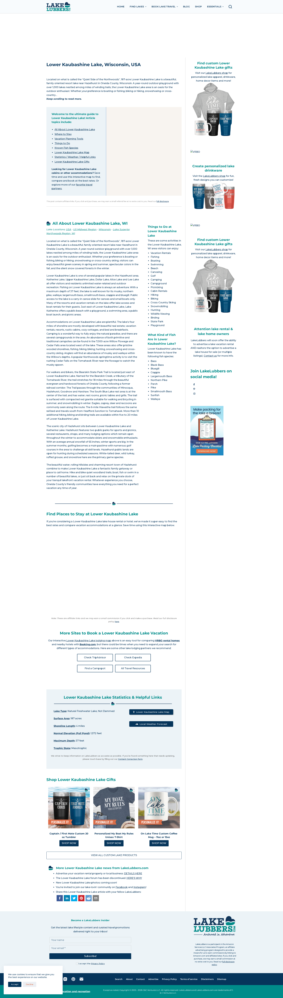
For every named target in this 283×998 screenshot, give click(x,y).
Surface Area (61, 718)
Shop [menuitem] (198, 6)
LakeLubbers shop (216, 73)
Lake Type (60, 711)
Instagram (139, 887)
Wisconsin (105, 229)
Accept (14, 984)
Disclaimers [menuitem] (207, 979)
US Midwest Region (85, 229)
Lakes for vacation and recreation (69, 991)
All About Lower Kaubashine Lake (75, 129)
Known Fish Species (66, 148)
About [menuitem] (129, 979)
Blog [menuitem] (186, 6)
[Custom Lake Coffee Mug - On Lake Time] (159, 807)
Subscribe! (90, 956)
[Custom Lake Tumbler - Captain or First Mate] (69, 807)
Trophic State (62, 748)
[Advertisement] (141, 35)
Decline (29, 984)
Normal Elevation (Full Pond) (71, 733)
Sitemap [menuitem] (221, 979)
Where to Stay (63, 134)
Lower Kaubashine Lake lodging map (88, 640)
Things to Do (62, 143)
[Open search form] (231, 6)
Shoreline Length (64, 726)
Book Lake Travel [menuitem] (164, 6)
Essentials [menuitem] (214, 6)
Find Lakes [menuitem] (137, 6)
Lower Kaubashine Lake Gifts (72, 161)
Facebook (122, 887)
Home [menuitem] (121, 6)
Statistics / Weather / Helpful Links (75, 157)
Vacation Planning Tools (69, 138)
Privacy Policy (98, 963)
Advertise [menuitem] (153, 979)
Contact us (210, 355)
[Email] (81, 979)
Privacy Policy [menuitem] (169, 979)
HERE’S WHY (134, 878)
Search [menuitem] (118, 979)
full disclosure (163, 201)
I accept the (91, 963)
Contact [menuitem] (140, 979)
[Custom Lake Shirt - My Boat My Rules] (114, 807)
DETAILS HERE (133, 873)
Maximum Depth (64, 740)
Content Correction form (130, 759)
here (117, 621)
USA (68, 229)
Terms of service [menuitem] (189, 979)
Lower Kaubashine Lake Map (72, 152)
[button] (60, 898)
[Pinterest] (73, 979)
